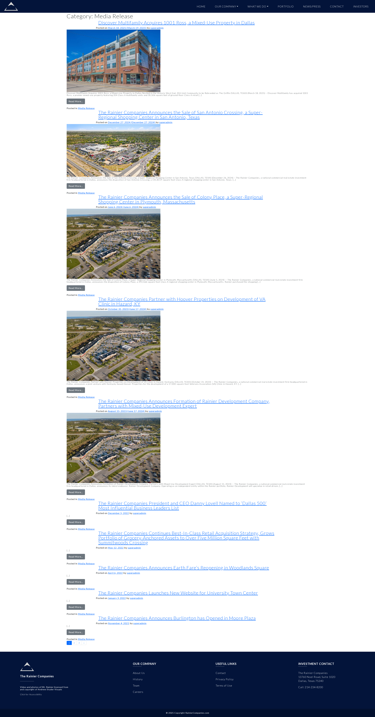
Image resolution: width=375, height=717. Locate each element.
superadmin (157, 27)
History (138, 679)
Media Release (86, 108)
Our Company (225, 6)
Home (201, 6)
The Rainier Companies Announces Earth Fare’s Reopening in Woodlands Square (183, 567)
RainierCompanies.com (197, 713)
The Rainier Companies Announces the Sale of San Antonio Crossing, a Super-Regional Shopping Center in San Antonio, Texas (180, 114)
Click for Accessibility (31, 694)
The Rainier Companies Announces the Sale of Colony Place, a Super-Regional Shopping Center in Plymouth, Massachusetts (180, 199)
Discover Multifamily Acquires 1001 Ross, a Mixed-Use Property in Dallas (176, 22)
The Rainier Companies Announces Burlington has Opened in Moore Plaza (177, 618)
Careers (138, 691)
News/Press (312, 6)
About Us (139, 673)
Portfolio (286, 6)
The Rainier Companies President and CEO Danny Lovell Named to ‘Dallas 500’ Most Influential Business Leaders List (182, 505)
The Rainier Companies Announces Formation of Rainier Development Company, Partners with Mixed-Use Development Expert (184, 403)
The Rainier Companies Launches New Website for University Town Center (178, 593)
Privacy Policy (225, 679)
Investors (361, 6)
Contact (337, 6)
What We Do (257, 6)
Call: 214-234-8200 (310, 687)
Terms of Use (224, 685)
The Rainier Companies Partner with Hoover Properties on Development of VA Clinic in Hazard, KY (182, 301)
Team (136, 685)
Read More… (77, 102)
